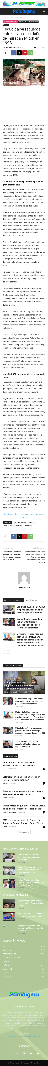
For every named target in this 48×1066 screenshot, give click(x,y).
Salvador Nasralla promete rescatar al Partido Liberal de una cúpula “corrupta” (29, 744)
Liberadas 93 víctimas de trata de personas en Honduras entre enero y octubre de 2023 (13, 556)
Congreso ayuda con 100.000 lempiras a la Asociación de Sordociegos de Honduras (31, 610)
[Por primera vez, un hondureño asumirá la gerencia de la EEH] (9, 916)
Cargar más (23, 832)
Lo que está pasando (16, 17)
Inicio (4, 17)
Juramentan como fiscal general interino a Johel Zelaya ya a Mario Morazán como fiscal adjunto (35, 557)
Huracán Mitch (8, 525)
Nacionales (22, 21)
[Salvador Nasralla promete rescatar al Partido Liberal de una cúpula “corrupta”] (8, 744)
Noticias (19, 525)
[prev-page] (4, 652)
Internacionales (33, 21)
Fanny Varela (10, 47)
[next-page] (8, 652)
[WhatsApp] (30, 52)
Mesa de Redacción (11, 692)
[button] (4, 11)
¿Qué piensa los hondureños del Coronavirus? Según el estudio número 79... (31, 928)
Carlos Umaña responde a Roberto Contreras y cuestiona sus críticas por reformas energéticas (30, 701)
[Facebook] (13, 52)
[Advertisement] (24, 105)
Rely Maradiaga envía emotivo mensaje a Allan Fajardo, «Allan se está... (30, 903)
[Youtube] (37, 1053)
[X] (19, 52)
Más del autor (31, 600)
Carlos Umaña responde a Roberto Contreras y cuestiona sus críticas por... (30, 882)
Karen (5, 769)
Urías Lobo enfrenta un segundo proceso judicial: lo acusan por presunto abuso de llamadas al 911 (30, 730)
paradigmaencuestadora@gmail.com (24, 1036)
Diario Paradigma (20, 522)
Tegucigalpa (28, 525)
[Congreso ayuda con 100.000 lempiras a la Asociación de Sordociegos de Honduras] (9, 609)
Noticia (5, 25)
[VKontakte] (31, 1053)
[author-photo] (24, 584)
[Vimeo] (24, 1053)
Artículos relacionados (13, 600)
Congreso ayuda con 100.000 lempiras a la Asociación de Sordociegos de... (29, 857)
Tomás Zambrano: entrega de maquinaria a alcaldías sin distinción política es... (29, 869)
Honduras (31, 522)
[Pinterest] (25, 52)
